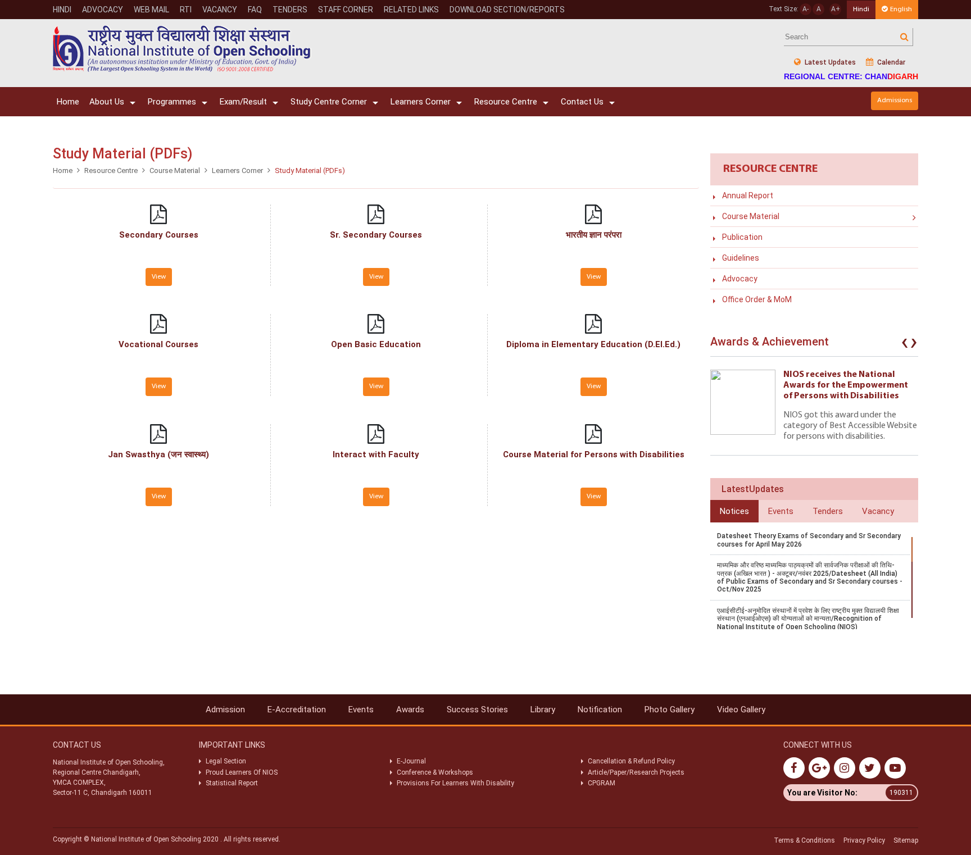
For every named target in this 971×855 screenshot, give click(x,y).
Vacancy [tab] (878, 511)
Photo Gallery (670, 709)
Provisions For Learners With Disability (455, 783)
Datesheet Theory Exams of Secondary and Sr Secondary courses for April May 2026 (809, 540)
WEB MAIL (151, 9)
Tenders (290, 9)
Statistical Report (232, 783)
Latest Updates (829, 62)
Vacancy (219, 9)
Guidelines (740, 257)
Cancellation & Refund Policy (631, 761)
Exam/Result (243, 102)
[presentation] (905, 344)
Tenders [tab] (828, 511)
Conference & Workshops (435, 772)
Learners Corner (421, 102)
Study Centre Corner (329, 102)
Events (361, 709)
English (901, 9)
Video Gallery (741, 709)
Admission (225, 709)
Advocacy (102, 9)
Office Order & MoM (757, 299)
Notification (600, 709)
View (159, 276)
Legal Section (226, 761)
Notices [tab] (734, 511)
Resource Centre (505, 102)
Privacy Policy (864, 840)
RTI (186, 9)
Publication (742, 237)
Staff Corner (345, 9)
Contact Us (582, 102)
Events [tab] (780, 511)
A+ (835, 9)
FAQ (255, 9)
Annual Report (747, 195)
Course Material (174, 170)
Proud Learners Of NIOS (242, 772)
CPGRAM (602, 783)
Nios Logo (182, 48)
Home (68, 102)
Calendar (890, 62)
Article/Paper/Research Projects (636, 772)
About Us (106, 102)
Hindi (62, 9)
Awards (410, 709)
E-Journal (411, 761)
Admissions (894, 100)
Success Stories (477, 709)
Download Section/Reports (507, 9)
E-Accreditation (296, 709)
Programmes (172, 102)
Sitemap (905, 840)
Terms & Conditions (804, 840)
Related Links (411, 9)
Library (542, 709)
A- (805, 9)
